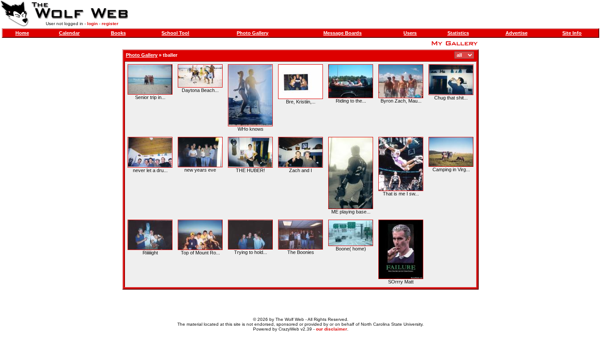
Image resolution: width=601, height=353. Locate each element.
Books (118, 33)
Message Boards (342, 33)
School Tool (175, 33)
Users (410, 33)
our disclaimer (331, 329)
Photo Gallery (252, 33)
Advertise (517, 33)
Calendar (69, 33)
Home (22, 33)
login (92, 23)
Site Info (572, 33)
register (110, 23)
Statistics (458, 33)
